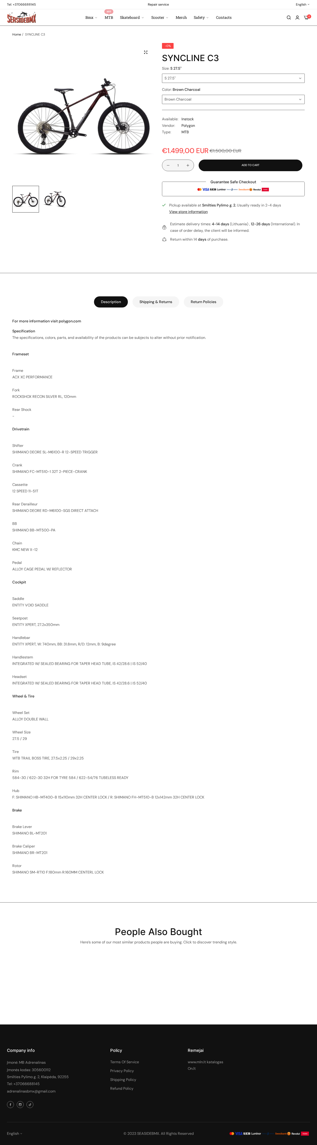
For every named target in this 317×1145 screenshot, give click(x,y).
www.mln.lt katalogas (205, 1062)
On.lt (192, 1068)
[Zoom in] (146, 52)
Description (111, 301)
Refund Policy (121, 1088)
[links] (11, 1104)
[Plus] (188, 165)
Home (16, 34)
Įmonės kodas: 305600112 (29, 1069)
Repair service (158, 4)
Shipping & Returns (155, 301)
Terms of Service (124, 1062)
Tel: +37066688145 (23, 1083)
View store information (188, 211)
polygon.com (70, 321)
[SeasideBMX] (21, 17)
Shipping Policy (123, 1079)
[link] (201, 17)
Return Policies (203, 301)
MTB (185, 132)
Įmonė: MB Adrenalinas (26, 1062)
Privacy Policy (122, 1070)
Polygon (188, 125)
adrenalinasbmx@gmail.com (31, 1091)
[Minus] (168, 165)
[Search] (289, 17)
